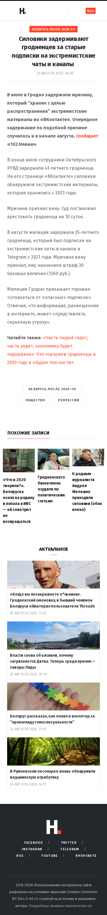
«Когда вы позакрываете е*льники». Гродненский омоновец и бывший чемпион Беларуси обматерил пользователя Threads (52, 600)
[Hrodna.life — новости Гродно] (22, 10)
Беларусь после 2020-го (53, 29)
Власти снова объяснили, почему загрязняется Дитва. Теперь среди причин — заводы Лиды (52, 661)
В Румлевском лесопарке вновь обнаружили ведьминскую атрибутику (52, 774)
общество (35, 400)
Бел (90, 11)
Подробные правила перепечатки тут (60, 906)
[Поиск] (73, 11)
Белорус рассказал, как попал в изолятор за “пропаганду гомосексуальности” (52, 719)
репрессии (68, 400)
